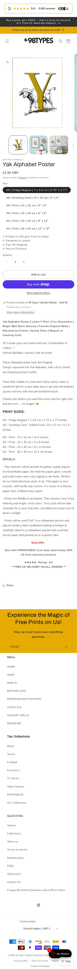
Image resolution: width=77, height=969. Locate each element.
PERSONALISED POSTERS (24, 699)
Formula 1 (13, 770)
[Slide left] (4, 146)
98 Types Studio (24, 955)
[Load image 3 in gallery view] (58, 145)
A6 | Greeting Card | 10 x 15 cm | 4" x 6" (32, 197)
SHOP (11, 674)
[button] (7, 41)
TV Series (13, 778)
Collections (14, 833)
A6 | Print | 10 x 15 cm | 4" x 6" (26, 205)
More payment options (38, 293)
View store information (20, 312)
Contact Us (14, 882)
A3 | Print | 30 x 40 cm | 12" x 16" (28, 228)
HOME (11, 666)
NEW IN (12, 682)
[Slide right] (73, 146)
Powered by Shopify (42, 955)
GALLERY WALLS (18, 715)
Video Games (15, 786)
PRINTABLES (15, 794)
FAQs (10, 865)
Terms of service (17, 849)
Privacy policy (21, 961)
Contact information (40, 966)
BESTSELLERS (16, 690)
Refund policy (15, 857)
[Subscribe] (66, 647)
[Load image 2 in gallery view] (38, 145)
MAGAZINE (14, 723)
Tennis (11, 754)
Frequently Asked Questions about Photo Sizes (36, 890)
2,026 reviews (47, 8)
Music (10, 746)
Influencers (14, 873)
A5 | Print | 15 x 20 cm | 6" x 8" (26, 213)
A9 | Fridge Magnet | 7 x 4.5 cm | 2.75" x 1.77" (36, 190)
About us (12, 841)
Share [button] (10, 585)
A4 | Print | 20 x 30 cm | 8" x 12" (27, 220)
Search (11, 825)
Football (12, 762)
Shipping (22, 178)
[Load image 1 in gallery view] (18, 145)
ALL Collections (16, 802)
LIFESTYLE (14, 707)
